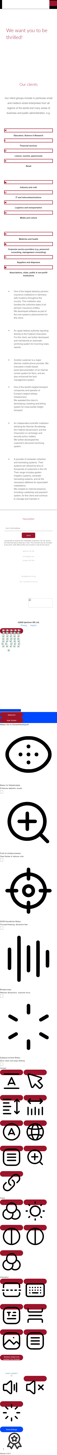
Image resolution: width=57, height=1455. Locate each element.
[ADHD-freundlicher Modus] (2, 928)
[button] (11, 1072)
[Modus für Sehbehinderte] (2, 792)
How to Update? (12, 1373)
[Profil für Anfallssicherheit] (2, 860)
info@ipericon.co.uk (28, 576)
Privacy (24, 625)
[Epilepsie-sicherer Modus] (2, 1064)
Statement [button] (11, 715)
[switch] (1, 791)
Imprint (33, 625)
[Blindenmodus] (2, 996)
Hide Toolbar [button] (11, 720)
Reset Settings (11, 1429)
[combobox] (11, 631)
